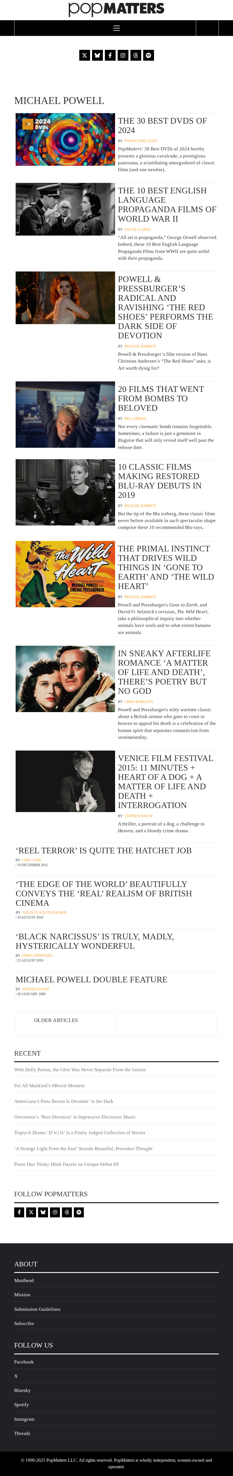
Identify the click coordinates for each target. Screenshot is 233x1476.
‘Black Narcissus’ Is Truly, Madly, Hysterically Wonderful (95, 941)
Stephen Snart (35, 989)
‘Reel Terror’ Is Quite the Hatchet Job (104, 850)
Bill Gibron (135, 419)
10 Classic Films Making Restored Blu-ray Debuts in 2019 (160, 481)
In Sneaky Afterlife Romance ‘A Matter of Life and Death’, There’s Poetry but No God (164, 672)
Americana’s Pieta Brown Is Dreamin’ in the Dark (63, 1101)
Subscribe (24, 1323)
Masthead (24, 1280)
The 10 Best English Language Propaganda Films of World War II (167, 204)
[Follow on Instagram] (123, 55)
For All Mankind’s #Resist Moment (49, 1085)
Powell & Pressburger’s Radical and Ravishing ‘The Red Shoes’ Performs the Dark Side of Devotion (165, 307)
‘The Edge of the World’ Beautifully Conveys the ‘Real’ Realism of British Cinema (104, 893)
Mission (22, 1294)
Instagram (24, 1419)
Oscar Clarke (137, 230)
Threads (22, 1433)
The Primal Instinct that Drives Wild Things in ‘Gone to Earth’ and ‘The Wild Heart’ (166, 567)
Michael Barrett (140, 346)
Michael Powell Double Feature (91, 979)
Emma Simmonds (37, 956)
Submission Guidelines (37, 1309)
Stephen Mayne (138, 816)
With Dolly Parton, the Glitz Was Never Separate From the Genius (80, 1069)
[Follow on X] (84, 55)
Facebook (24, 1362)
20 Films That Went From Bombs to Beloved (161, 398)
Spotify (21, 1404)
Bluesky (22, 1390)
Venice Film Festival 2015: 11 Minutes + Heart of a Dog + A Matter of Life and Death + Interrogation (165, 781)
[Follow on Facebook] (110, 55)
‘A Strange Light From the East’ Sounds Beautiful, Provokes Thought (83, 1148)
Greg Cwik (31, 860)
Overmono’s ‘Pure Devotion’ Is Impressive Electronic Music (75, 1117)
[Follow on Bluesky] (97, 55)
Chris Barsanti (138, 702)
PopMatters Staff (141, 141)
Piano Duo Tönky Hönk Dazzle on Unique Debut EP (66, 1164)
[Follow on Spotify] (148, 55)
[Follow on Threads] (135, 55)
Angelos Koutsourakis (44, 913)
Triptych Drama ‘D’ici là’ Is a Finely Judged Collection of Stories (79, 1132)
